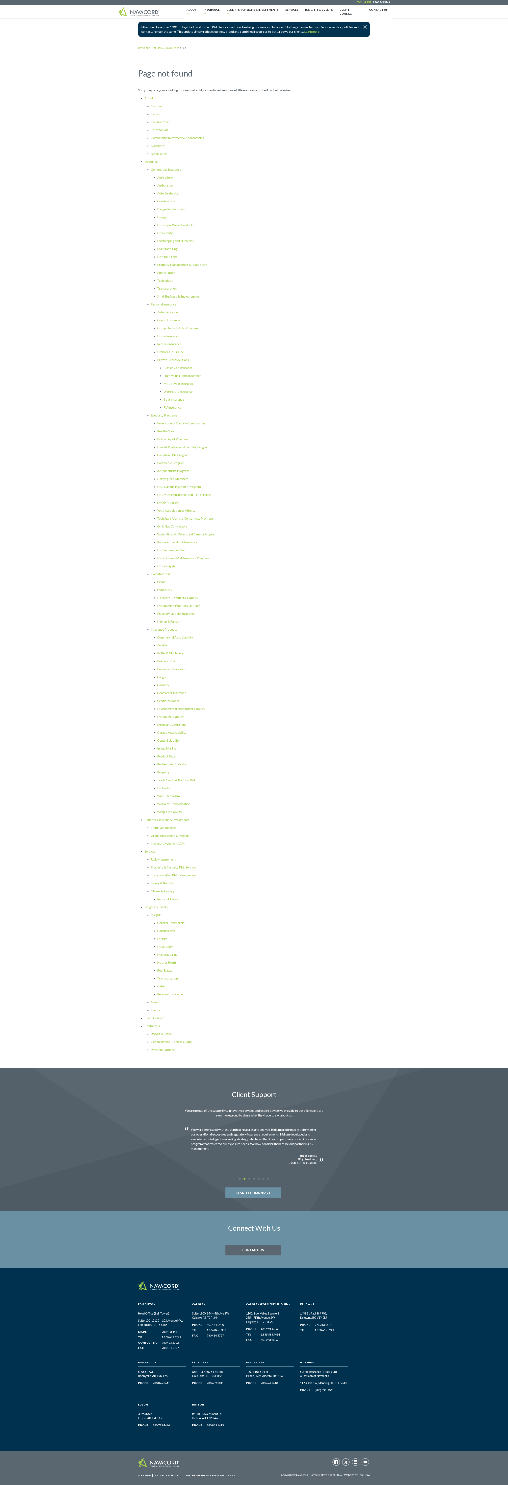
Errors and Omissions (171, 724)
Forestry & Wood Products (175, 225)
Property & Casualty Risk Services (174, 867)
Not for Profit (166, 962)
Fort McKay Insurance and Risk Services (184, 494)
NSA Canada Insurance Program (179, 486)
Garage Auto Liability (171, 732)
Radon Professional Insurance (177, 542)
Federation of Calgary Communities (181, 423)
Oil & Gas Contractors (172, 526)
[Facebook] (336, 1462)
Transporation (167, 288)
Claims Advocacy (162, 891)
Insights (156, 915)
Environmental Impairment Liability (181, 708)
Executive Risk (161, 574)
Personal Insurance (163, 304)
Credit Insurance (168, 701)
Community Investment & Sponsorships (177, 138)
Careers (156, 114)
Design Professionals (171, 209)
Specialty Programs (164, 415)
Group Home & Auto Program (177, 328)
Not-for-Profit (167, 257)
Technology (165, 280)
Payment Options (163, 1049)
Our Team (157, 106)
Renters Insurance (169, 344)
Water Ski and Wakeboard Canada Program (186, 534)
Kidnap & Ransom (169, 621)
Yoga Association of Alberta (176, 510)
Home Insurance (168, 336)
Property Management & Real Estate (182, 264)
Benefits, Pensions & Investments (252, 9)
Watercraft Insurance (178, 391)
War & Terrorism (168, 796)
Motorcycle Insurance (178, 383)
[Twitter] (346, 1462)
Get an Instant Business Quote (171, 1042)
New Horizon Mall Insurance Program (183, 558)
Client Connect (347, 11)
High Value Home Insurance (182, 375)
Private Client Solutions (173, 360)
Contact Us (378, 9)
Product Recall (167, 756)
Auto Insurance (167, 312)
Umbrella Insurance (170, 352)
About (192, 9)
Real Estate (164, 970)
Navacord (158, 145)
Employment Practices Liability (178, 605)
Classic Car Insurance (178, 368)
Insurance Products (164, 629)
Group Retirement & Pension (170, 835)
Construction (166, 201)
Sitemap (144, 1475)
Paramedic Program (171, 463)
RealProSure (165, 431)
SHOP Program (168, 502)
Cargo (161, 677)
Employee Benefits (163, 827)
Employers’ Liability (170, 716)
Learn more (311, 31)
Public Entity (166, 272)
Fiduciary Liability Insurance (176, 613)
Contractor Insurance (171, 693)
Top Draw (364, 1474)
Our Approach (160, 122)
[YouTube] (365, 1462)
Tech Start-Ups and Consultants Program (185, 518)
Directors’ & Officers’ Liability (177, 597)
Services (291, 9)
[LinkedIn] (355, 1462)
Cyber (161, 986)
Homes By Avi (166, 566)
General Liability (168, 740)
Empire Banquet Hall (171, 550)
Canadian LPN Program (173, 455)
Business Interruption (171, 669)
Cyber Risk (164, 590)
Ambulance (165, 185)
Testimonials (159, 130)
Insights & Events (319, 9)
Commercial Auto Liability (175, 637)
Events (155, 1010)
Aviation (162, 645)
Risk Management (163, 859)
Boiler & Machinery (170, 653)
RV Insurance (172, 407)
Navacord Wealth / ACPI (168, 843)
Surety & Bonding (162, 883)
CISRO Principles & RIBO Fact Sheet (210, 1475)
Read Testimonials (253, 1192)
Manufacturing (167, 249)
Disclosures (159, 153)
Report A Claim (167, 899)
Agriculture (165, 177)
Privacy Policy (167, 1475)
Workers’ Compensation (173, 804)
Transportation (167, 978)
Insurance (212, 9)
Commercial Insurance (166, 169)
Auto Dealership (168, 193)
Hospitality (165, 233)
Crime (161, 582)
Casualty (163, 685)
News (155, 1002)
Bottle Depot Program (172, 439)
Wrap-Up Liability (169, 812)
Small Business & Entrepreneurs (178, 296)
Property (163, 772)
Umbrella (163, 788)
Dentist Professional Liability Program (183, 447)
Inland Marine (166, 748)
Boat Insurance (174, 399)
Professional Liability (171, 764)
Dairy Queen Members (172, 479)
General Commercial (171, 923)
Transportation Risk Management (174, 875)
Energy (162, 217)
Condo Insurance (168, 320)
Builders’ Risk (166, 661)
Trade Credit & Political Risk (176, 780)
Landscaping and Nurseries (175, 241)
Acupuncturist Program (173, 471)
